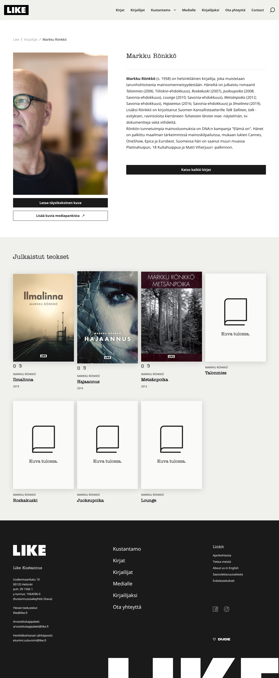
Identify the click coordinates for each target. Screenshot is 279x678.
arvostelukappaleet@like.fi (30, 627)
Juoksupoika (90, 501)
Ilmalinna (23, 380)
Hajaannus (88, 382)
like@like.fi (20, 613)
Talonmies (216, 374)
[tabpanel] (196, 116)
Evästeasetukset (223, 581)
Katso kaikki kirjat (196, 169)
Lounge (148, 501)
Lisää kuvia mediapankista (58, 215)
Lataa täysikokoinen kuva (60, 203)
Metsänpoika (154, 380)
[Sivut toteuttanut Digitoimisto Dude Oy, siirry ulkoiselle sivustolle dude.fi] (221, 640)
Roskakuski (25, 501)
